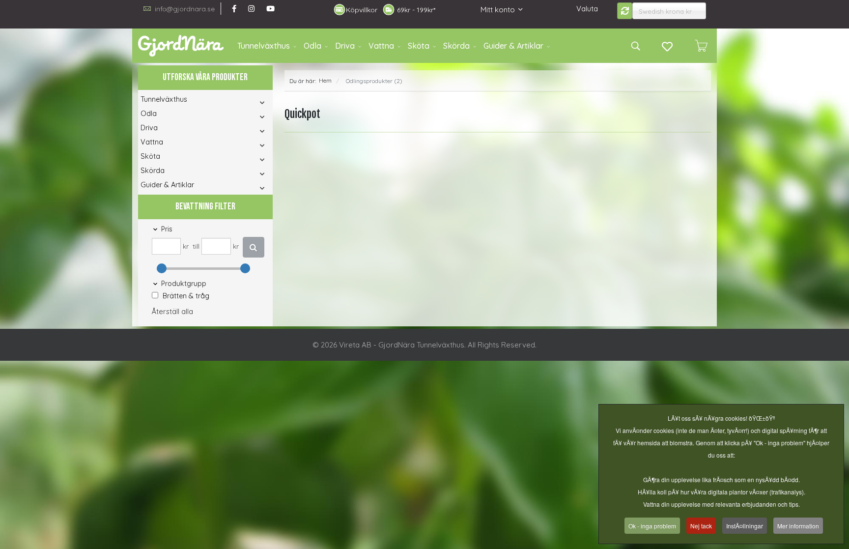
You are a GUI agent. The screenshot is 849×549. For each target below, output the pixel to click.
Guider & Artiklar (513, 46)
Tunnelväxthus (263, 46)
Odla (312, 46)
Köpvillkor (361, 9)
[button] (248, 102)
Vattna (381, 46)
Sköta (418, 46)
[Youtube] (270, 8)
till (196, 246)
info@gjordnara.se (185, 8)
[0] (701, 46)
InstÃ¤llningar (744, 525)
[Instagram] (251, 8)
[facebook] (234, 8)
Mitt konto (498, 9)
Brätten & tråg (186, 295)
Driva (345, 46)
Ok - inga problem (652, 525)
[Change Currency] (625, 10)
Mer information (798, 525)
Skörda (456, 46)
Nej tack (701, 525)
